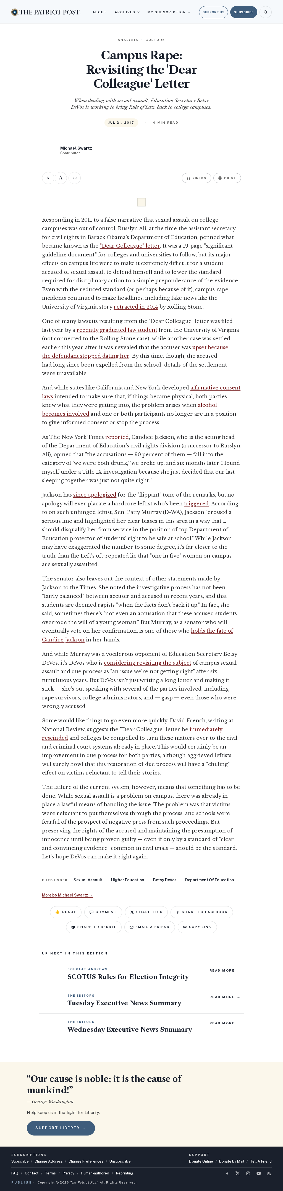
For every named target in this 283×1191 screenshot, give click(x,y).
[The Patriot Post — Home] (45, 12)
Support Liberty (60, 1128)
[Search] (266, 12)
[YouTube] (258, 1173)
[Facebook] (227, 1173)
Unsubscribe (120, 1161)
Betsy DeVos (165, 880)
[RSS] (269, 1173)
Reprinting (124, 1173)
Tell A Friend (261, 1161)
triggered (196, 504)
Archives (125, 12)
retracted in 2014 (136, 307)
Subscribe (244, 12)
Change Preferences (86, 1161)
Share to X (149, 912)
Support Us (213, 12)
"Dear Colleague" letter (130, 246)
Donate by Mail (231, 1161)
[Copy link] (75, 178)
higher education (127, 880)
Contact (31, 1173)
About (100, 12)
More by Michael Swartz (67, 895)
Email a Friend (153, 927)
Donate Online (201, 1161)
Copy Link (200, 927)
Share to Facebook (205, 912)
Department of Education (209, 880)
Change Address (49, 1161)
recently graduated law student (117, 330)
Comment (106, 912)
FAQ (14, 1173)
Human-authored (95, 1173)
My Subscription (167, 12)
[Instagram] (248, 1173)
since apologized (94, 495)
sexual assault (88, 880)
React (65, 912)
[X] (237, 1173)
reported (117, 437)
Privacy (69, 1173)
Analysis (128, 40)
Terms (50, 1173)
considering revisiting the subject (147, 663)
